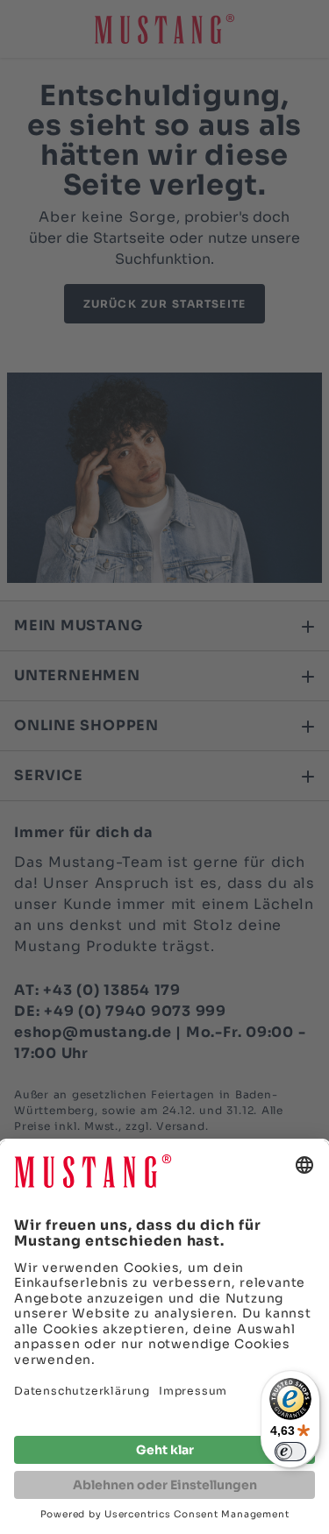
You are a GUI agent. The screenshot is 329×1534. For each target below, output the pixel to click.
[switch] (290, 1451)
